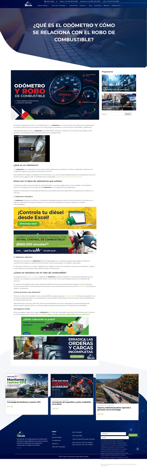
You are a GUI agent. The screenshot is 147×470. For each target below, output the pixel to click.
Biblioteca (106, 5)
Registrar (133, 435)
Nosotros (82, 5)
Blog (90, 5)
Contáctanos (97, 5)
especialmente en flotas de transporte (69, 177)
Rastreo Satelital (42, 5)
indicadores (82, 286)
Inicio (54, 434)
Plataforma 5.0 (116, 5)
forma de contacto (88, 439)
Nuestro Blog (56, 437)
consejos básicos (70, 296)
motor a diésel (32, 277)
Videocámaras (73, 5)
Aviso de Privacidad (58, 447)
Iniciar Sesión (50, 1)
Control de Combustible (58, 5)
